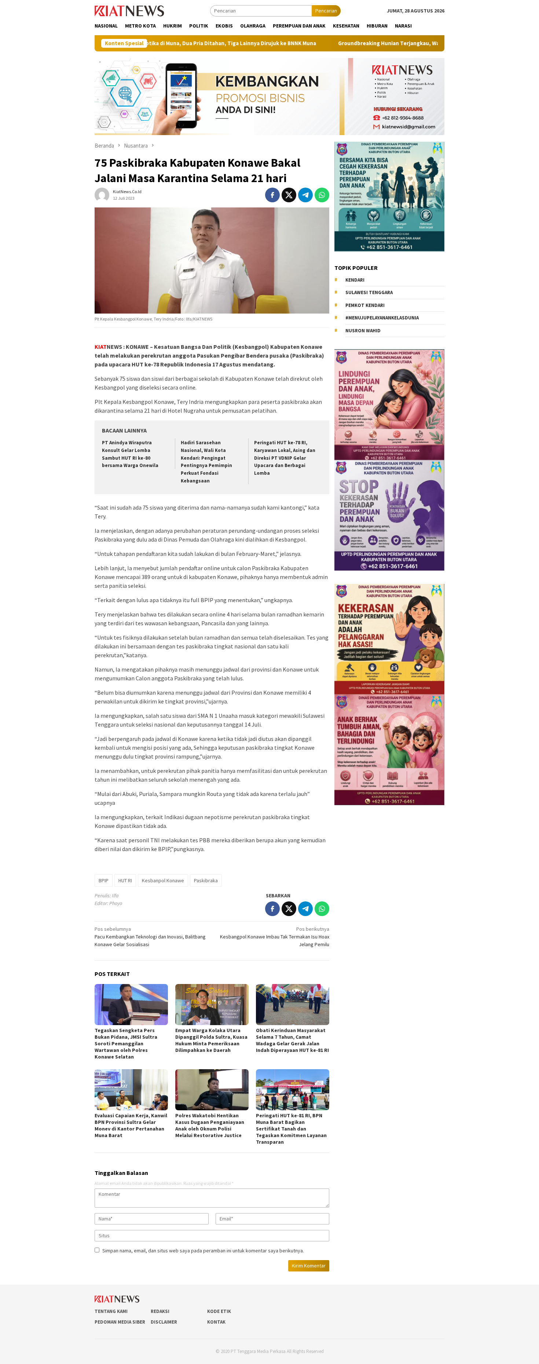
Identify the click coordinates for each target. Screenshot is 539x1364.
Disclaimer (164, 1322)
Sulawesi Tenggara (369, 292)
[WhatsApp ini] (322, 195)
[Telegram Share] (305, 195)
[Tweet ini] (289, 195)
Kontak (216, 1322)
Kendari (354, 280)
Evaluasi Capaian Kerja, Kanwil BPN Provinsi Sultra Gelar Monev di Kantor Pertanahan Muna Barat (131, 1125)
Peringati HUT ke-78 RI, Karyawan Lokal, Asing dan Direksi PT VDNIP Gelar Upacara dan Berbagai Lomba (284, 458)
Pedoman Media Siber (120, 1322)
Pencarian (326, 10)
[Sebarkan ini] (272, 195)
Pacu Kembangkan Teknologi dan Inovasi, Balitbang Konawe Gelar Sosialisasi (150, 937)
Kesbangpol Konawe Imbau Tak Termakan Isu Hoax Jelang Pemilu (274, 937)
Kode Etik (219, 1311)
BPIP (104, 880)
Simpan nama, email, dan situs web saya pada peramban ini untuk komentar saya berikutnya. (203, 1250)
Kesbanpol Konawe (163, 880)
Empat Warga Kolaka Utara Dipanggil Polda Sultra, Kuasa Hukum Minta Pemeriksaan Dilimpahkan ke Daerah (211, 1040)
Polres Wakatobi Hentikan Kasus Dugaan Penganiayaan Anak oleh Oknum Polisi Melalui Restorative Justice (209, 1125)
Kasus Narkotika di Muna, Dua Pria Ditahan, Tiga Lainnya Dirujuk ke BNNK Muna (156, 43)
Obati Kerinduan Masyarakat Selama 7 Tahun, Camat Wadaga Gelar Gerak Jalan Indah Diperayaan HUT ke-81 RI (292, 1040)
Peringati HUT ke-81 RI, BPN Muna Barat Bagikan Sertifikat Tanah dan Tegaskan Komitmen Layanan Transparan (291, 1128)
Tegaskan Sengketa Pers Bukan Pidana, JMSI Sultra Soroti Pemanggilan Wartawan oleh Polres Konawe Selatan (126, 1043)
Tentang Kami (111, 1311)
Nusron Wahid (363, 331)
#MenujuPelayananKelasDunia (382, 318)
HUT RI (125, 880)
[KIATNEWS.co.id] (130, 10)
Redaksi (160, 1311)
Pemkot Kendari (365, 305)
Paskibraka (206, 880)
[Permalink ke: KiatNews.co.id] (102, 194)
